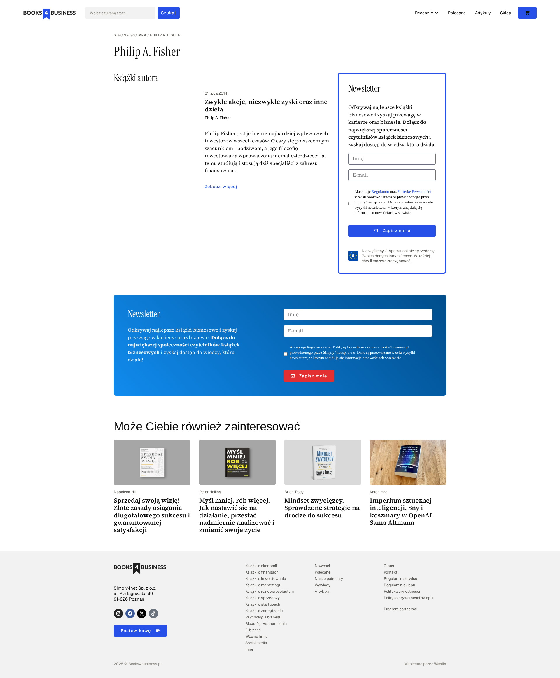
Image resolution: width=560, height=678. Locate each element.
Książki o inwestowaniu (265, 578)
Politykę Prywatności (414, 192)
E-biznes (253, 630)
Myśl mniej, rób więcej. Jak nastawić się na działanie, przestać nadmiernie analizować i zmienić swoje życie (236, 515)
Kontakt (390, 572)
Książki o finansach (261, 572)
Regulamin (380, 192)
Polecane (322, 572)
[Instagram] (118, 613)
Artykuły (322, 591)
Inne (249, 649)
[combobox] (120, 13)
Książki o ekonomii (260, 565)
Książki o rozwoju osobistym (269, 591)
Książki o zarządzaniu (263, 610)
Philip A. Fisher (218, 117)
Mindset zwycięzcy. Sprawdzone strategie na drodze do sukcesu (322, 508)
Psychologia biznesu (263, 617)
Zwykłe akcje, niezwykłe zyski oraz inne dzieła (266, 105)
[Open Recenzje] (437, 13)
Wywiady (322, 585)
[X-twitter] (141, 613)
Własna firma (256, 636)
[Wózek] (527, 13)
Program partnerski (400, 608)
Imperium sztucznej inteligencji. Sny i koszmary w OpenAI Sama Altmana (401, 511)
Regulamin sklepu (399, 585)
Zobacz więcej (221, 186)
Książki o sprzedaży (262, 597)
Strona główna (130, 35)
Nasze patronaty (329, 578)
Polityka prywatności (402, 591)
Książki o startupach (262, 604)
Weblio (440, 663)
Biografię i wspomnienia (265, 623)
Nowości (322, 565)
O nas (389, 565)
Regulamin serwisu (400, 578)
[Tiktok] (153, 613)
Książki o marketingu (263, 585)
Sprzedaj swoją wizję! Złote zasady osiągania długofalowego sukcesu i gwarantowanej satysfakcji (152, 515)
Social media (256, 642)
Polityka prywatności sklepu (408, 597)
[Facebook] (130, 613)
